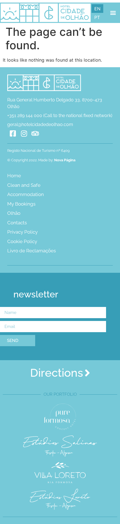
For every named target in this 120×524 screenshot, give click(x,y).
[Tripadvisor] (35, 133)
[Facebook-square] (12, 133)
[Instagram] (24, 133)
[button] (112, 12)
